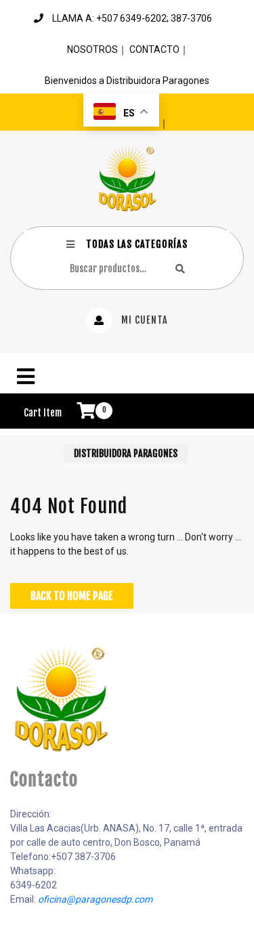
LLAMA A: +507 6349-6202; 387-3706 (132, 18)
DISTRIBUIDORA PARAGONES (125, 453)
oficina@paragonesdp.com (95, 899)
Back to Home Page (71, 596)
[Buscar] (180, 268)
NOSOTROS (92, 49)
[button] (127, 376)
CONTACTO (154, 49)
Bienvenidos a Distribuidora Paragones (127, 80)
